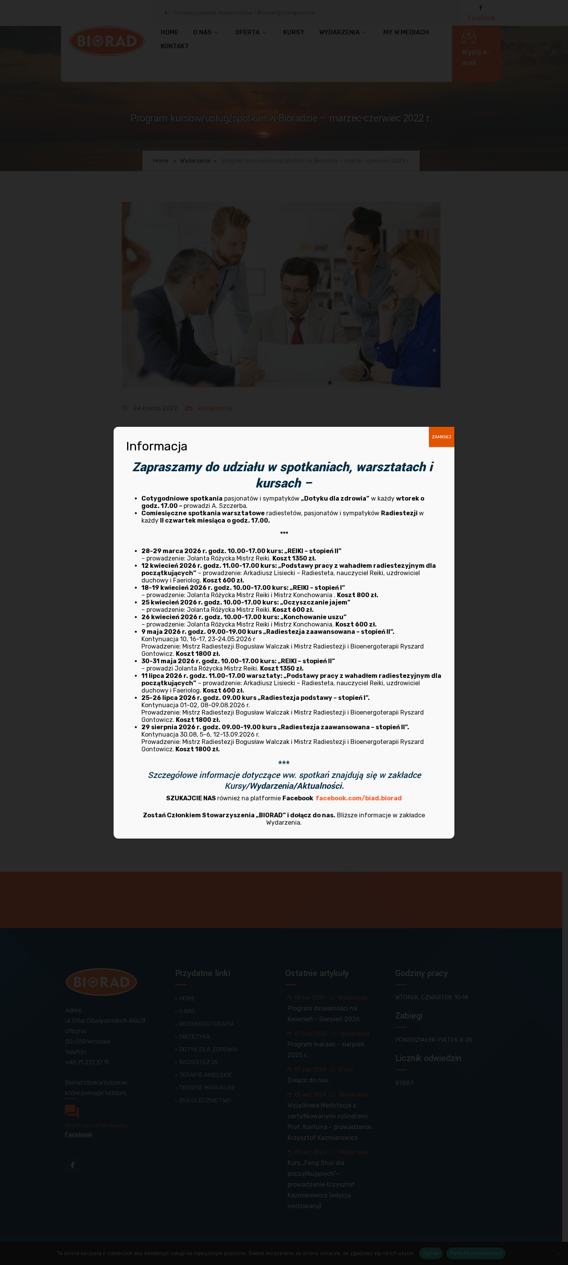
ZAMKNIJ (441, 437)
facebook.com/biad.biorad (359, 798)
